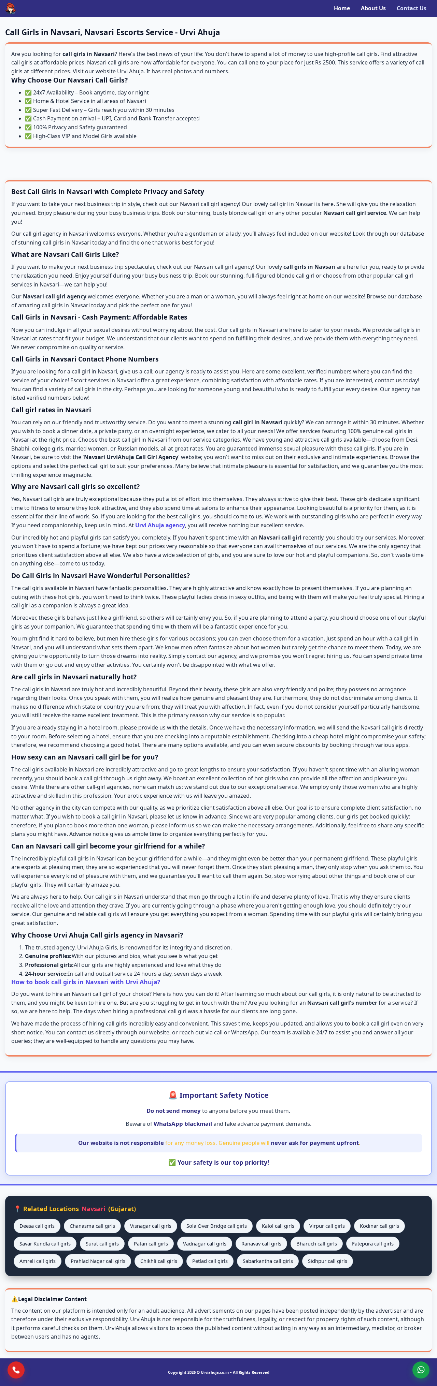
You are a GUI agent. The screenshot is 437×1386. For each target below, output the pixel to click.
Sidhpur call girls (327, 1260)
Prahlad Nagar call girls (98, 1260)
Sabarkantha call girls (268, 1260)
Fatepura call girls (373, 1243)
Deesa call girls (37, 1225)
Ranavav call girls (261, 1243)
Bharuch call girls (316, 1243)
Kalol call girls (278, 1225)
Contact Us (411, 8)
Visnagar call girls (150, 1225)
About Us (373, 8)
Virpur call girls (327, 1225)
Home (342, 8)
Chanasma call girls (92, 1225)
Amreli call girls (37, 1260)
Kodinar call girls (379, 1225)
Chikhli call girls (158, 1260)
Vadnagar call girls (204, 1243)
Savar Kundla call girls (45, 1243)
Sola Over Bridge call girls (216, 1225)
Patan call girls (151, 1243)
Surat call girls (102, 1243)
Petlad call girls (210, 1260)
